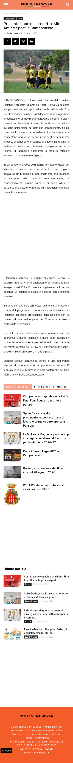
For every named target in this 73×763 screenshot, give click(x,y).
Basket (28, 621)
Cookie (49, 749)
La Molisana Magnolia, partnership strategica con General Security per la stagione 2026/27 (46, 438)
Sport (20, 19)
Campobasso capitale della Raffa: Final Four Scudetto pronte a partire (46, 400)
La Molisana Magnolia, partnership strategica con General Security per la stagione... (46, 614)
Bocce (27, 584)
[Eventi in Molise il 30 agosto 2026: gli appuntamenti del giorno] (12, 634)
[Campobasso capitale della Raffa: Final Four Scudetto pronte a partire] (12, 400)
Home (7, 13)
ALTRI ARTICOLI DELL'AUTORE (50, 387)
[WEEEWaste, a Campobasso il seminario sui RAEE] (12, 496)
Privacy (37, 749)
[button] (68, 5)
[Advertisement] (36, 235)
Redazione (12, 33)
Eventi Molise (31, 637)
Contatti (25, 749)
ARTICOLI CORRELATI (18, 387)
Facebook (39, 752)
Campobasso (20, 13)
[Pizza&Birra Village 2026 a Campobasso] (12, 455)
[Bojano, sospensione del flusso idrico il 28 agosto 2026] (12, 472)
